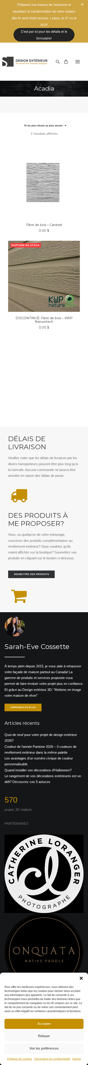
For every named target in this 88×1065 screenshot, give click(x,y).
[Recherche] (56, 62)
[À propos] (44, 665)
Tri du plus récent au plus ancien (43, 125)
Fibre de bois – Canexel (44, 225)
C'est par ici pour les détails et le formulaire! (44, 34)
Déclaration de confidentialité (52, 1059)
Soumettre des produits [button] (31, 574)
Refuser (44, 1036)
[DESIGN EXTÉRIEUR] (24, 61)
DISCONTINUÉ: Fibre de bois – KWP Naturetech (44, 320)
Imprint (76, 1059)
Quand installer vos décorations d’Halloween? (38, 770)
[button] (81, 978)
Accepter (44, 1024)
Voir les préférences (44, 1048)
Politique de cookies (19, 1059)
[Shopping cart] (64, 62)
